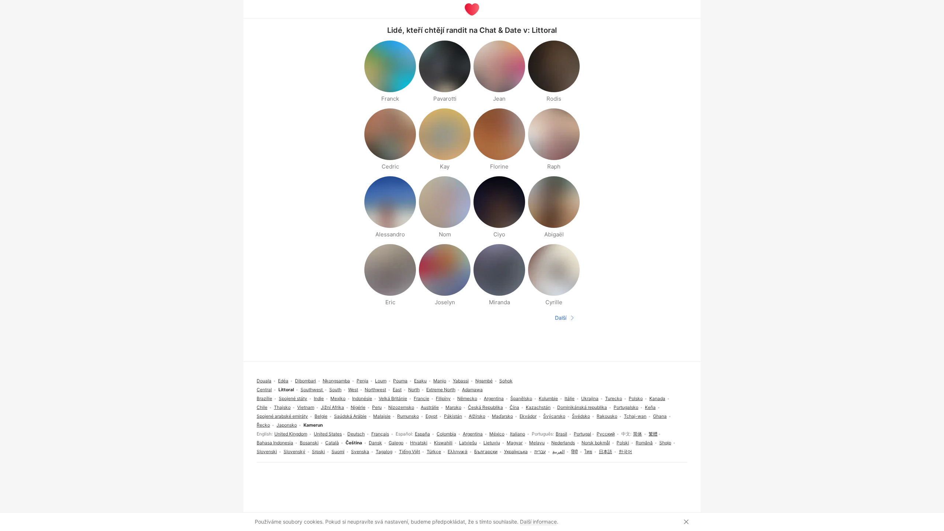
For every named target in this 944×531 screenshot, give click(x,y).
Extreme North (440, 389)
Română (644, 442)
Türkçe (434, 451)
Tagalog (384, 451)
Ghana (660, 416)
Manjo (439, 381)
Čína (514, 407)
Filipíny (443, 398)
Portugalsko (626, 407)
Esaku (420, 381)
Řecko (263, 425)
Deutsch (356, 434)
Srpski (318, 451)
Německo (467, 398)
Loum (380, 381)
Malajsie (382, 416)
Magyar (515, 442)
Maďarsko (502, 416)
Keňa (650, 407)
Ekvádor (528, 416)
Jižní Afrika (332, 407)
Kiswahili (443, 442)
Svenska (360, 451)
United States (328, 434)
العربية (558, 451)
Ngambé (484, 381)
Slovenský (294, 451)
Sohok (506, 381)
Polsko (636, 398)
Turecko (613, 398)
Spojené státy (293, 398)
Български (485, 451)
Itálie (570, 398)
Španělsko (521, 398)
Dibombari (305, 381)
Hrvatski (418, 442)
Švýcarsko (554, 416)
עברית (540, 451)
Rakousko (607, 416)
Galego (396, 442)
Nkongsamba (336, 381)
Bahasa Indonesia (275, 442)
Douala (264, 381)
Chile (262, 407)
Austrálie (430, 407)
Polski (623, 442)
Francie (421, 398)
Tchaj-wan (635, 416)
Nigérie (358, 407)
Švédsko (581, 416)
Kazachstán (538, 407)
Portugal (582, 434)
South (335, 389)
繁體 (653, 434)
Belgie (321, 416)
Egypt (431, 416)
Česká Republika (485, 407)
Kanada (657, 398)
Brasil (561, 434)
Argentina (473, 434)
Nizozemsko (401, 407)
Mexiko (338, 398)
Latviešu (468, 442)
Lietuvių (491, 442)
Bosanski (309, 442)
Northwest (375, 389)
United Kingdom (290, 434)
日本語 (605, 451)
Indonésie (362, 398)
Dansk (375, 442)
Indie (319, 398)
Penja (362, 381)
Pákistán (453, 416)
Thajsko (282, 407)
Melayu (537, 442)
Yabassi (461, 381)
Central (264, 389)
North (414, 389)
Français (380, 434)
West (353, 389)
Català (332, 442)
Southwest (312, 389)
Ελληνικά (458, 451)
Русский (606, 434)
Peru (377, 407)
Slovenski (267, 451)
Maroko (453, 407)
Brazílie (264, 398)
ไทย (588, 451)
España (422, 434)
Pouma (400, 381)
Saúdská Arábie (350, 416)
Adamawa (472, 389)
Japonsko (287, 425)
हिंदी (574, 451)
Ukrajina (589, 398)
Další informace (538, 521)
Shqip (665, 442)
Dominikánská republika (582, 407)
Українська (516, 451)
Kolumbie (548, 398)
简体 (637, 434)
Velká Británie (393, 398)
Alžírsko (477, 416)
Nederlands (563, 442)
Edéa (283, 381)
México (496, 434)
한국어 (625, 451)
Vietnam (305, 407)
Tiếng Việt (409, 451)
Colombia (446, 434)
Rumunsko (408, 416)
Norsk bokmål (596, 442)
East (397, 389)
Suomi (338, 451)
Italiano (517, 434)
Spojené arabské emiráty (282, 416)
